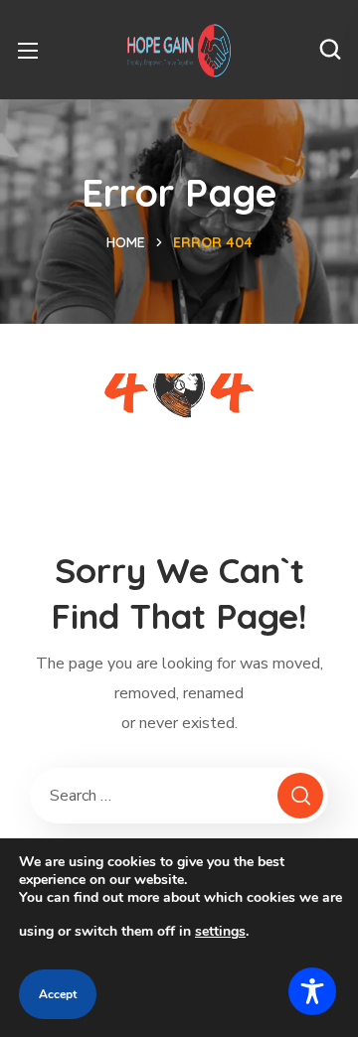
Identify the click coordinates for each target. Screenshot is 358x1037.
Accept (58, 994)
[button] (330, 49)
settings (220, 931)
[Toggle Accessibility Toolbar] (312, 991)
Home (125, 242)
